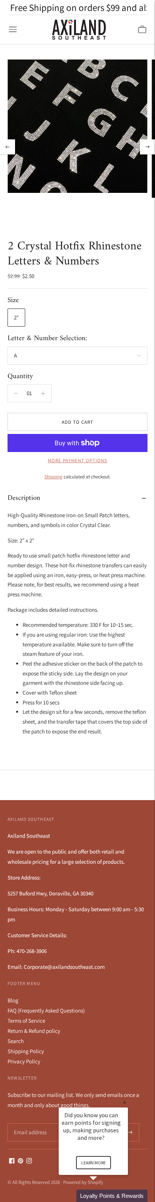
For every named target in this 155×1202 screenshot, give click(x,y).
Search (16, 1041)
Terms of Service (26, 1020)
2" (16, 317)
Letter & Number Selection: (47, 339)
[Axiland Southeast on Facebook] (12, 1161)
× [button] (124, 1102)
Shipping (53, 476)
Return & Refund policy (34, 1030)
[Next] (147, 146)
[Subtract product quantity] (43, 393)
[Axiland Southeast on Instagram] (29, 1161)
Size (13, 300)
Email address (29, 1123)
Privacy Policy (24, 1061)
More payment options (77, 460)
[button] (102, 1196)
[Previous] (7, 146)
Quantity (20, 376)
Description (24, 498)
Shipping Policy (26, 1051)
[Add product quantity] (16, 393)
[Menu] (13, 29)
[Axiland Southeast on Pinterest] (20, 1161)
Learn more (93, 1162)
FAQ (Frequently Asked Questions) (46, 1010)
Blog (13, 1000)
